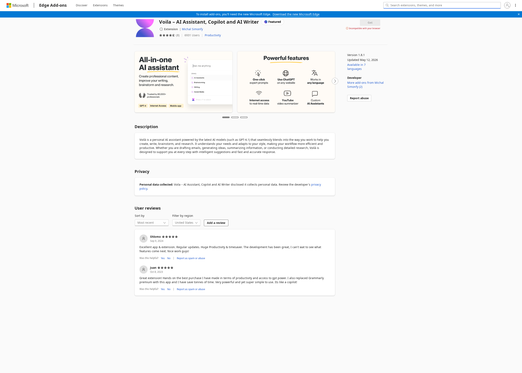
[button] (507, 5)
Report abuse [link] (359, 98)
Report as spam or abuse (191, 258)
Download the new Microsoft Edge (296, 14)
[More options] (515, 5)
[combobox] (442, 5)
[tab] (81, 5)
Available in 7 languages (356, 67)
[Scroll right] (335, 81)
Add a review (216, 223)
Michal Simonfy (192, 29)
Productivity (213, 35)
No (168, 258)
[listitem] (234, 247)
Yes (163, 258)
